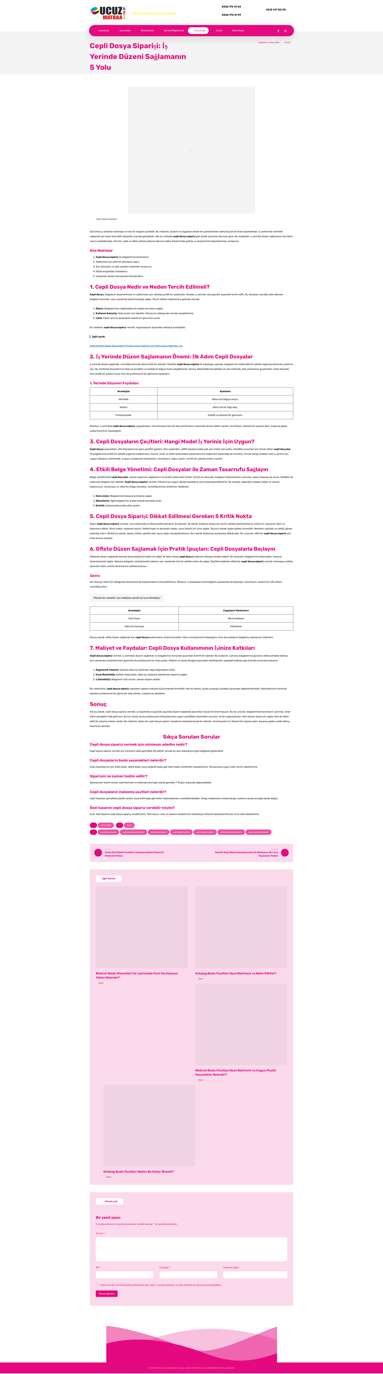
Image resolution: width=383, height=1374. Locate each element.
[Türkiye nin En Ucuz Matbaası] (133, 13)
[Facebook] (278, 31)
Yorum (100, 1233)
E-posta (165, 1267)
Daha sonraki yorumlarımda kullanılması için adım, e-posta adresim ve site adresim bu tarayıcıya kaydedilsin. (161, 1285)
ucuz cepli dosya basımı (259, 832)
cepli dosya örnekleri (205, 832)
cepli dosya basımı (108, 832)
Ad (98, 1267)
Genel (129, 825)
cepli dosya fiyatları (181, 832)
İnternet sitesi (231, 1267)
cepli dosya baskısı (159, 832)
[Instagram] (285, 31)
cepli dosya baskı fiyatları (133, 832)
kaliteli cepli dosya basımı (231, 832)
